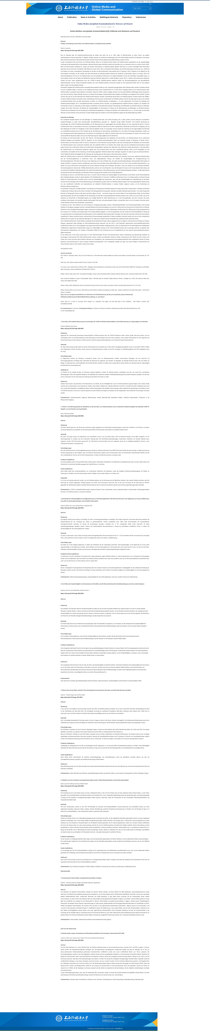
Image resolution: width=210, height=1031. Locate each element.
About (60, 17)
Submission (141, 17)
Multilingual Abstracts (109, 17)
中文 (150, 4)
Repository (127, 17)
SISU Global (150, 1)
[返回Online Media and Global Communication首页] (72, 1015)
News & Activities (88, 17)
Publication (72, 17)
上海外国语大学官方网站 (137, 1)
